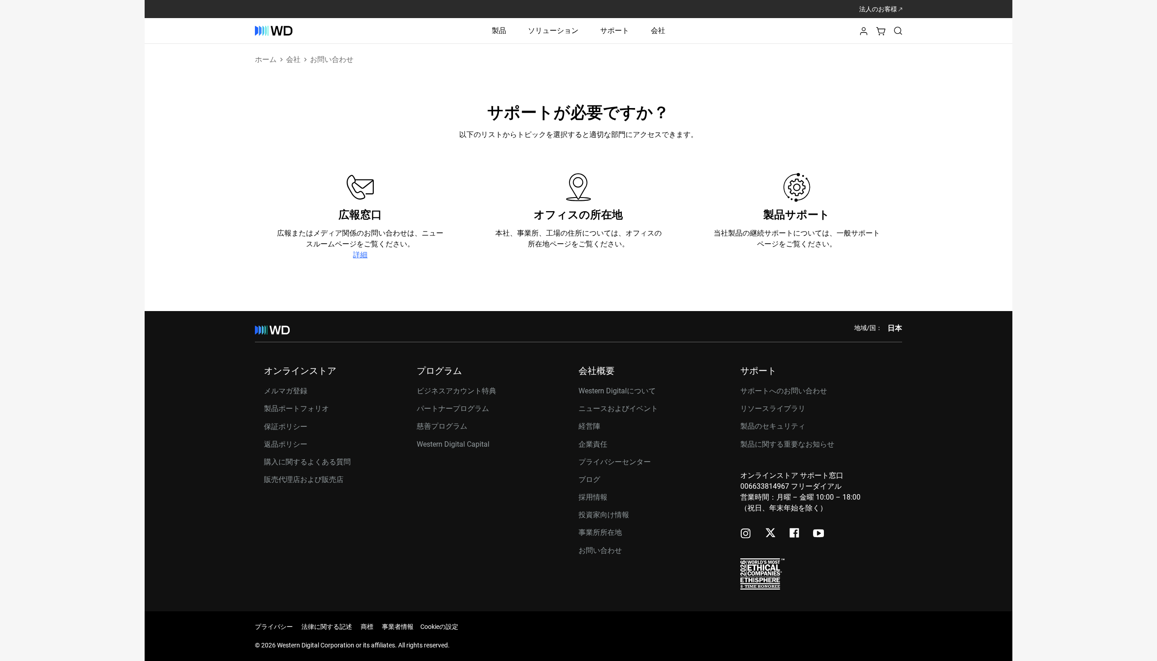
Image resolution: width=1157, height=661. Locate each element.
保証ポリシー (285, 426)
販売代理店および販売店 (303, 479)
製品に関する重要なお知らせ (787, 444)
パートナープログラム (453, 408)
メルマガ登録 (285, 391)
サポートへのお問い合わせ (783, 391)
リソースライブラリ (772, 408)
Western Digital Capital (453, 444)
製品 (499, 30)
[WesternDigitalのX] (770, 533)
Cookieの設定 (439, 626)
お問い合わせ (600, 550)
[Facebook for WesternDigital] (795, 534)
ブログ (589, 479)
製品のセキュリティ (772, 426)
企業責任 (592, 444)
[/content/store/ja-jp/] (273, 31)
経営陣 (589, 426)
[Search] (898, 31)
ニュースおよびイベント (618, 408)
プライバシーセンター (614, 462)
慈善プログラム (442, 426)
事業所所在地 (600, 532)
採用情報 (592, 497)
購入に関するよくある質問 (307, 462)
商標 (367, 626)
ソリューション (553, 30)
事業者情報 (398, 626)
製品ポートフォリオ (296, 408)
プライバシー (274, 626)
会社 (658, 30)
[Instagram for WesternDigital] (745, 534)
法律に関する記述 (326, 626)
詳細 (360, 254)
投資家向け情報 (603, 514)
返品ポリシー (285, 444)
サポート (614, 30)
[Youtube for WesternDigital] (818, 534)
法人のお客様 (878, 9)
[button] (864, 33)
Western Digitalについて (617, 391)
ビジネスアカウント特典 (456, 391)
